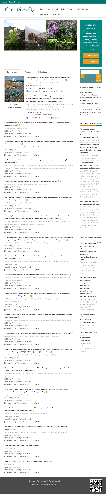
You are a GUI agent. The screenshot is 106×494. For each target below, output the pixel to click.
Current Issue (13, 72)
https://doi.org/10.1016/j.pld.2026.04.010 (17, 325)
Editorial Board (66, 9)
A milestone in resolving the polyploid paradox (21, 445)
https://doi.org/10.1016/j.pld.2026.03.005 (17, 229)
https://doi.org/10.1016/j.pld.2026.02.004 (17, 307)
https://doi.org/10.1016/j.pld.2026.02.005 (17, 248)
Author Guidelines (82, 9)
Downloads (44, 14)
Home (42, 9)
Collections (42, 72)
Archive (28, 72)
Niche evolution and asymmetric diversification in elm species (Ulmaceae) (30, 181)
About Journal (53, 9)
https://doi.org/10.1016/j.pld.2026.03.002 (17, 208)
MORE (99, 87)
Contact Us (55, 14)
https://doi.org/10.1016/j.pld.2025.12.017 (17, 400)
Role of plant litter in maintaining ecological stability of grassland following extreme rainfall (37, 333)
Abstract (31, 91)
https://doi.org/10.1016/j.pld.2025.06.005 (17, 341)
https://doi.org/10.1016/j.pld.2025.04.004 (17, 133)
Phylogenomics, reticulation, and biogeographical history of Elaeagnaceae (90, 204)
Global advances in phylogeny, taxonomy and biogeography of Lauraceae (90, 165)
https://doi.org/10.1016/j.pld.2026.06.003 (17, 454)
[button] (9, 35)
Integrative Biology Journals (11, 2)
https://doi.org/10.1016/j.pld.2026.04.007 (17, 470)
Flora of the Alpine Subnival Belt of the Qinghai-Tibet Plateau (26, 461)
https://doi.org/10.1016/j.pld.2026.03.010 (17, 152)
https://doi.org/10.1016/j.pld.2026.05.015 (17, 438)
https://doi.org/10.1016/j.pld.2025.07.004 (39, 115)
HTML (60, 91)
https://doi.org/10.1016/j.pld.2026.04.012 (17, 419)
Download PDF (46, 91)
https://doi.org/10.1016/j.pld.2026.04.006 (17, 381)
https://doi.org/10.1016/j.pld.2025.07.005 (39, 88)
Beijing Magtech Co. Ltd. (48, 484)
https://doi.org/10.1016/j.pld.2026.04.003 (17, 173)
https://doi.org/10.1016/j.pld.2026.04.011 (17, 267)
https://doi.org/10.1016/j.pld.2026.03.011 (17, 189)
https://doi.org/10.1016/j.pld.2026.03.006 (17, 285)
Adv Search (98, 78)
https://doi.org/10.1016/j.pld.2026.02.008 (17, 360)
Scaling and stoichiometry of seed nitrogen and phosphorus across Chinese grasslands (36, 274)
